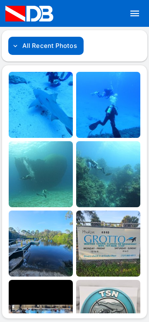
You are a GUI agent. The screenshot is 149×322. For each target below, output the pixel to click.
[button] (135, 14)
